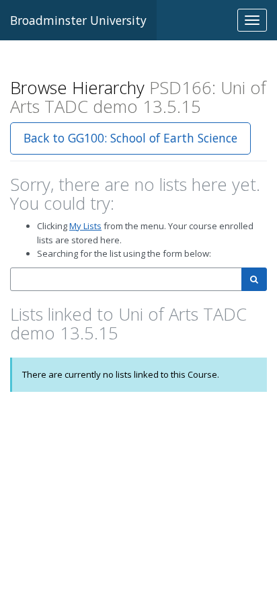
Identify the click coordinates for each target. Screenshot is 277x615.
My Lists (85, 226)
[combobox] (126, 279)
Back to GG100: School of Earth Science (130, 138)
